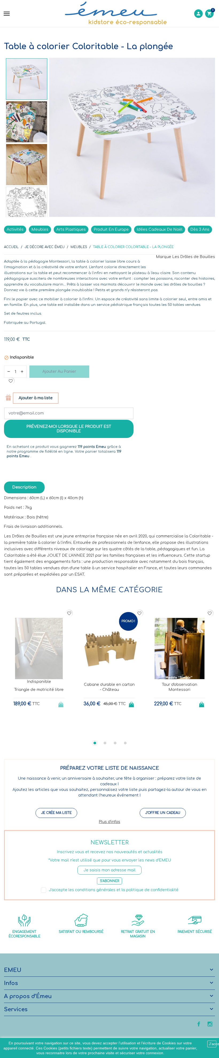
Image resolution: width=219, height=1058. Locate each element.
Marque (163, 257)
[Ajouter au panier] (132, 703)
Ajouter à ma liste (36, 398)
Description (24, 487)
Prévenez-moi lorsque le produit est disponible (68, 429)
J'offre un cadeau (162, 813)
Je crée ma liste (56, 813)
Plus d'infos (109, 822)
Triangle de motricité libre (39, 690)
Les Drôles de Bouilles (193, 257)
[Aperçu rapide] (34, 732)
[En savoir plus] (44, 731)
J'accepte (212, 1044)
